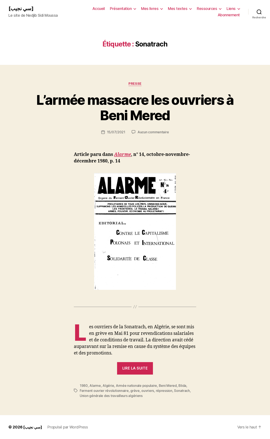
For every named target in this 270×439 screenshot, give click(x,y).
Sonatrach (182, 391)
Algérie (108, 385)
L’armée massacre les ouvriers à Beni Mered (135, 107)
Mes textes (177, 8)
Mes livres (149, 8)
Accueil (98, 8)
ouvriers (147, 391)
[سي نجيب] (21, 8)
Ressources (207, 8)
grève (135, 391)
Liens (231, 8)
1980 (84, 385)
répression (164, 391)
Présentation (121, 8)
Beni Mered (168, 385)
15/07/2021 (116, 132)
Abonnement (229, 15)
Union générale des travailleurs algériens (111, 396)
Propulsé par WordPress (67, 427)
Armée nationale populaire (136, 385)
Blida (182, 385)
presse (134, 84)
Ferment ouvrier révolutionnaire (104, 391)
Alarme (122, 154)
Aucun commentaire (153, 132)
